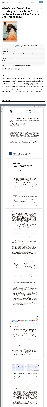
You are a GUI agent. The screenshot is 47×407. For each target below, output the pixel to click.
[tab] (2, 109)
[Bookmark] (2, 112)
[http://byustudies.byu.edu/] (17, 155)
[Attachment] (2, 114)
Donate (41, 2)
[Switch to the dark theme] (34, 107)
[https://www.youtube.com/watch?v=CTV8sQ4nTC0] (34, 253)
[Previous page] (4, 107)
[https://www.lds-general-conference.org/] (29, 285)
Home (9, 1)
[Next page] (10, 107)
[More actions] (45, 107)
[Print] (42, 107)
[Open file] (38, 107)
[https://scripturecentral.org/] (34, 112)
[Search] (2, 107)
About (28, 1)
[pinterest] (9, 69)
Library (24, 1)
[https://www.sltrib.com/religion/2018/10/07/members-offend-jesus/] (29, 199)
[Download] (40, 107)
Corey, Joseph (26, 53)
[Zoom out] (19, 107)
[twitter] (6, 69)
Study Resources (20, 2)
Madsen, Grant (15, 53)
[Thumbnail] (2, 109)
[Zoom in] (25, 107)
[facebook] (3, 69)
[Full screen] (36, 107)
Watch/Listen (14, 1)
